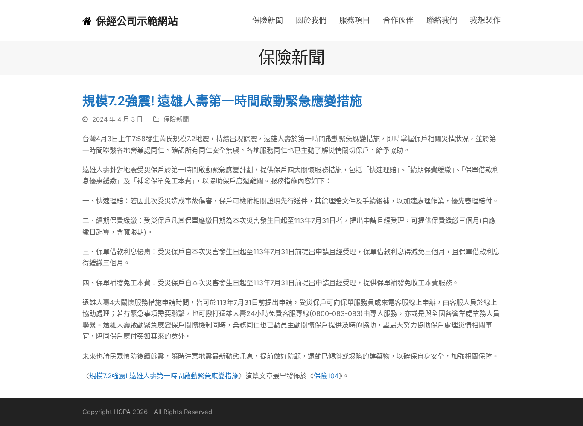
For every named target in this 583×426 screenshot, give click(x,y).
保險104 (326, 375)
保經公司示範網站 (137, 21)
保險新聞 (176, 119)
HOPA (122, 412)
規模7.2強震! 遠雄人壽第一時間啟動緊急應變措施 (164, 375)
